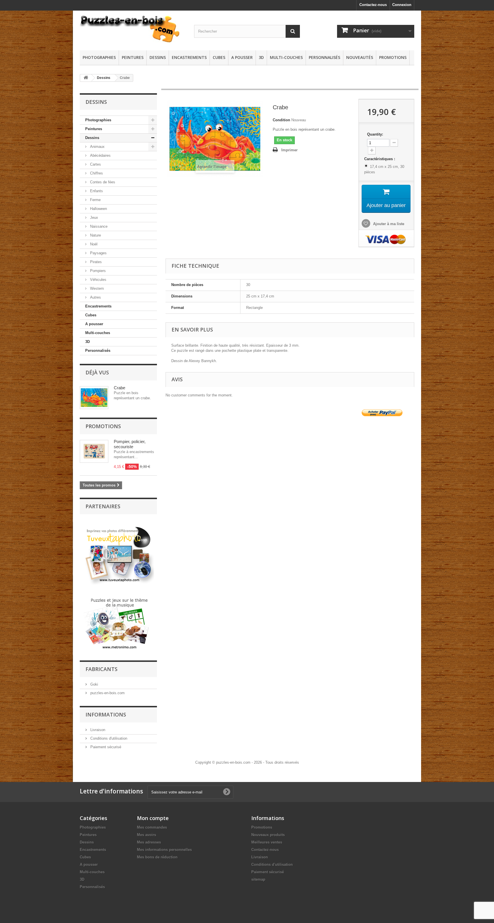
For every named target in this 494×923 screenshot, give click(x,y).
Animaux (97, 146)
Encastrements (189, 57)
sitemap (258, 879)
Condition (281, 120)
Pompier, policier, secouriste (130, 444)
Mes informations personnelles (164, 849)
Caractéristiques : (380, 159)
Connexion (401, 5)
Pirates (95, 262)
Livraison (97, 730)
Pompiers (97, 271)
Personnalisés (324, 57)
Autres (95, 297)
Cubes (219, 57)
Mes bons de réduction (157, 857)
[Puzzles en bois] (133, 29)
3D (261, 57)
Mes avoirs (146, 835)
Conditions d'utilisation (108, 738)
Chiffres (96, 173)
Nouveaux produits (268, 835)
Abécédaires (100, 155)
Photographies (99, 57)
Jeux (93, 217)
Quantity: (375, 134)
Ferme (95, 200)
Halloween (98, 209)
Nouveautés (359, 57)
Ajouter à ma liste (388, 224)
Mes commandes (152, 827)
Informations (105, 714)
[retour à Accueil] (85, 78)
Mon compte (153, 818)
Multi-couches (286, 57)
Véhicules (97, 279)
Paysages (98, 253)
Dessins (158, 57)
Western (96, 288)
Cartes (95, 164)
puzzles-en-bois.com (107, 693)
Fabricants (101, 669)
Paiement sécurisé (105, 747)
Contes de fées (102, 182)
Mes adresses (149, 842)
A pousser (242, 57)
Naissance (98, 226)
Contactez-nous (373, 5)
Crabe (119, 387)
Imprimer (289, 150)
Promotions (393, 57)
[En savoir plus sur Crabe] (94, 397)
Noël (93, 244)
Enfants (96, 191)
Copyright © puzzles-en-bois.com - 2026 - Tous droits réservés (247, 762)
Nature (95, 235)
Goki (93, 684)
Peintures (133, 57)
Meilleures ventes (266, 842)
